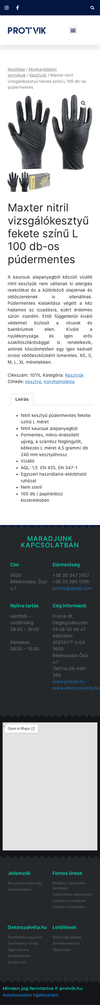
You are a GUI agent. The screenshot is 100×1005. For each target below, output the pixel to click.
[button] (92, 8)
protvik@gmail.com (72, 588)
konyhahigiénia (59, 381)
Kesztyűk (38, 75)
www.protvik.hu (69, 681)
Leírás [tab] (22, 399)
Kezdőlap (16, 69)
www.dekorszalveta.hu (76, 688)
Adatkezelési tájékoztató (30, 995)
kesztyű (33, 381)
